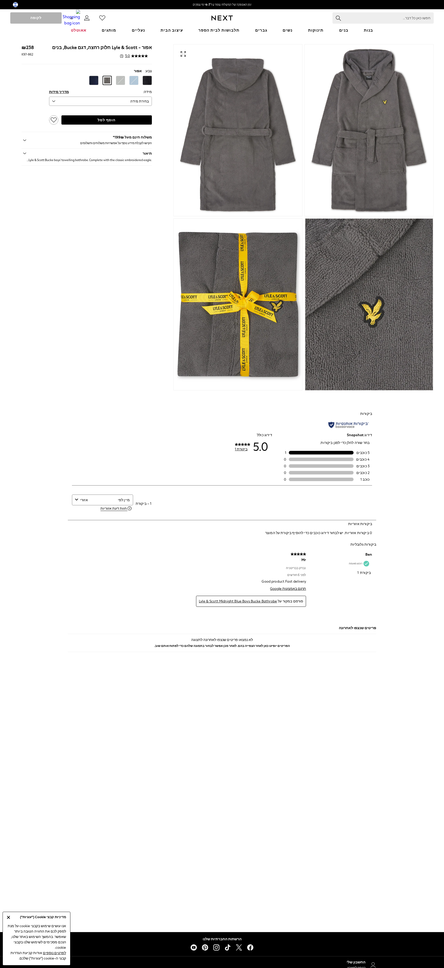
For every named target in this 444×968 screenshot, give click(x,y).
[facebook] (250, 947)
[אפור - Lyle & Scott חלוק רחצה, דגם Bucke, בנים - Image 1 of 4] (369, 130)
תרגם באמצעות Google (288, 589)
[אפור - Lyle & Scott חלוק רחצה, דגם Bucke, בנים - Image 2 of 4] (238, 130)
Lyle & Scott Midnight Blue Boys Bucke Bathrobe (238, 601)
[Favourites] (102, 18)
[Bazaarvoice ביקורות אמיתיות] (348, 425)
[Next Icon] (222, 18)
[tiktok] (227, 947)
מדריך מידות (59, 92)
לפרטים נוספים (54, 953)
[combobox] (98, 500)
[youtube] (193, 947)
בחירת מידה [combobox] (139, 101)
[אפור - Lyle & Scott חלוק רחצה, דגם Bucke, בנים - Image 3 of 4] (369, 304)
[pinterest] (205, 947)
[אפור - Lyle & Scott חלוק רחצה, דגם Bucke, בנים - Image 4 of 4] (238, 304)
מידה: (147, 92)
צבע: (148, 71)
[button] (147, 80)
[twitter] (239, 947)
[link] (86, 18)
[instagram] (216, 947)
